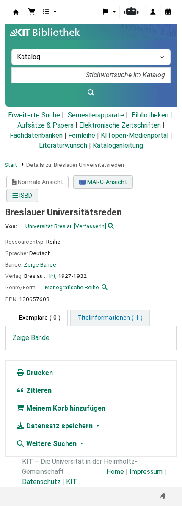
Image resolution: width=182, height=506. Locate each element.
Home (115, 472)
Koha (16, 12)
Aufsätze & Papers (45, 125)
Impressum (146, 472)
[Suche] (91, 93)
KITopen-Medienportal (134, 135)
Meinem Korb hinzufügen (65, 408)
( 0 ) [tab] (40, 317)
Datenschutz (41, 482)
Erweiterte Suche (34, 115)
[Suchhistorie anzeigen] (168, 12)
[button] (32, 12)
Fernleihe (81, 135)
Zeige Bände (40, 264)
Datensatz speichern (59, 426)
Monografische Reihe (72, 287)
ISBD (25, 195)
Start (10, 164)
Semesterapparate (96, 115)
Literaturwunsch (63, 145)
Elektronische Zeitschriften (120, 125)
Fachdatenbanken (36, 135)
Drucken (39, 373)
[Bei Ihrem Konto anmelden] (153, 12)
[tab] (110, 318)
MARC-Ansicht (106, 182)
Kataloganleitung (118, 145)
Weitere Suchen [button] (51, 444)
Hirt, (52, 275)
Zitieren (38, 390)
